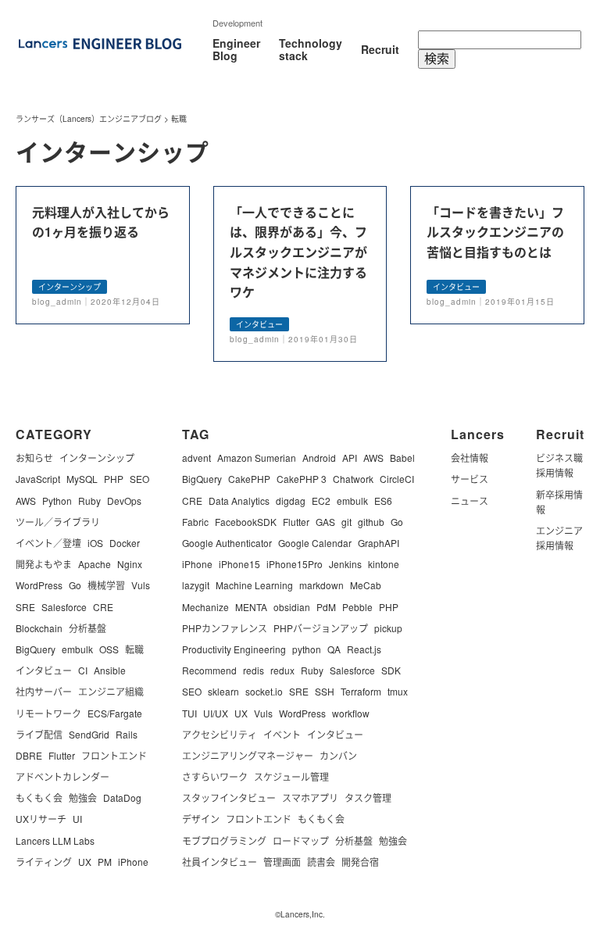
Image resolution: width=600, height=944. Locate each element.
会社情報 (469, 457)
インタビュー (44, 670)
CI (83, 670)
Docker (124, 542)
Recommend (209, 670)
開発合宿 (360, 861)
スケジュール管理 (291, 776)
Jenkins (345, 563)
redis (253, 670)
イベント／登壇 (48, 542)
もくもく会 (39, 797)
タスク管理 (368, 797)
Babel (402, 457)
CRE (103, 606)
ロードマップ (301, 840)
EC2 (321, 500)
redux (282, 670)
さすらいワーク (215, 776)
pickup (388, 628)
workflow (351, 713)
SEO (139, 478)
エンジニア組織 (111, 691)
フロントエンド (114, 755)
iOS (95, 542)
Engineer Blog (236, 49)
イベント (282, 734)
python (306, 649)
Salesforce (64, 606)
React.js (364, 649)
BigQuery (35, 649)
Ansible (110, 670)
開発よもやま (44, 563)
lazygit (195, 585)
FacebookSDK (246, 521)
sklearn (223, 691)
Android (319, 457)
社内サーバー (44, 691)
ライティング (44, 861)
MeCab (365, 585)
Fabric (195, 521)
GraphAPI (378, 542)
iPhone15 (239, 563)
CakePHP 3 (302, 478)
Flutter (61, 755)
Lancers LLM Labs (55, 840)
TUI (189, 713)
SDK (391, 670)
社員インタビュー (219, 861)
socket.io (264, 691)
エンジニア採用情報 (559, 538)
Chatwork (353, 478)
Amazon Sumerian (256, 457)
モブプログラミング (224, 840)
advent (196, 457)
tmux (398, 691)
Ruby (89, 500)
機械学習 (106, 585)
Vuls (140, 585)
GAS (325, 521)
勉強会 (83, 797)
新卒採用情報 (559, 502)
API (349, 457)
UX (84, 861)
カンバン (338, 755)
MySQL (82, 478)
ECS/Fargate (115, 713)
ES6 (383, 500)
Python (57, 500)
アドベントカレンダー (62, 776)
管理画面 (282, 861)
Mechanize (205, 606)
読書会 (321, 861)
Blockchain (39, 628)
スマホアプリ (310, 797)
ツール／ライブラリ (58, 521)
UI (77, 818)
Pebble (357, 606)
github (371, 521)
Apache (94, 563)
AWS (26, 500)
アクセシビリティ (219, 734)
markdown (321, 585)
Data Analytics (239, 500)
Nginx (129, 563)
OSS (109, 649)
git (346, 521)
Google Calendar (315, 542)
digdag (290, 500)
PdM (326, 606)
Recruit (380, 49)
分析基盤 (87, 628)
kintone (383, 563)
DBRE (29, 755)
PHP (113, 478)
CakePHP (249, 478)
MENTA (251, 606)
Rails (127, 734)
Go (75, 585)
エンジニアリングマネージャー (247, 755)
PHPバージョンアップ (320, 628)
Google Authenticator (227, 542)
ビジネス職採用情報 (559, 465)
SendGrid (89, 734)
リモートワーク (48, 713)
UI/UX (215, 713)
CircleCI (397, 478)
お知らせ (34, 457)
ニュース (469, 500)
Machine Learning (254, 585)
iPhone (133, 861)
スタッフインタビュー (229, 797)
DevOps (124, 500)
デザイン (201, 818)
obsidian (291, 606)
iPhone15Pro (294, 563)
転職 (134, 649)
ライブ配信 (39, 734)
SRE (25, 606)
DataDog (122, 797)
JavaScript (38, 478)
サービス (469, 478)
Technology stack (310, 49)
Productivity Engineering (234, 649)
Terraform (361, 691)
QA (334, 649)
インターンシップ (96, 457)
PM (105, 861)
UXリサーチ (41, 818)
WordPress (39, 585)
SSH (324, 691)
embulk (77, 649)
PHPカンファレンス (224, 628)
